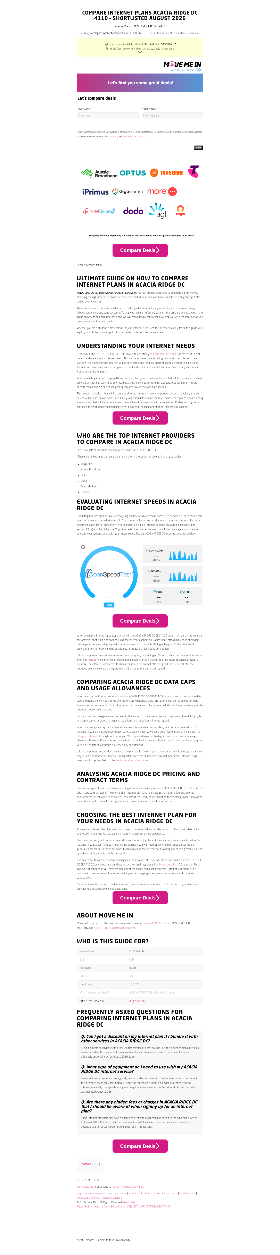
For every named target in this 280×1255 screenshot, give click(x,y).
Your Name (83, 109)
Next (198, 147)
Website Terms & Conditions (134, 137)
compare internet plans (163, 354)
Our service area (86, 1187)
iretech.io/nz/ (152, 1193)
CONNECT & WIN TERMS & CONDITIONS (148, 1206)
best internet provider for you (132, 760)
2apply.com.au (170, 1193)
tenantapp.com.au (117, 1193)
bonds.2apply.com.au (88, 1198)
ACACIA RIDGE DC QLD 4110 (128, 1187)
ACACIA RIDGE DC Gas (158, 923)
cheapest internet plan (89, 736)
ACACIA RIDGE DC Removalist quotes (114, 928)
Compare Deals (138, 250)
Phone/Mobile (148, 109)
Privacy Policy (112, 137)
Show (96, 1164)
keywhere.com (187, 1193)
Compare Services (112, 1198)
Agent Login (129, 1202)
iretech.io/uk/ (136, 1193)
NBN (90, 660)
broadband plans (168, 864)
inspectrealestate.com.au (91, 1193)
